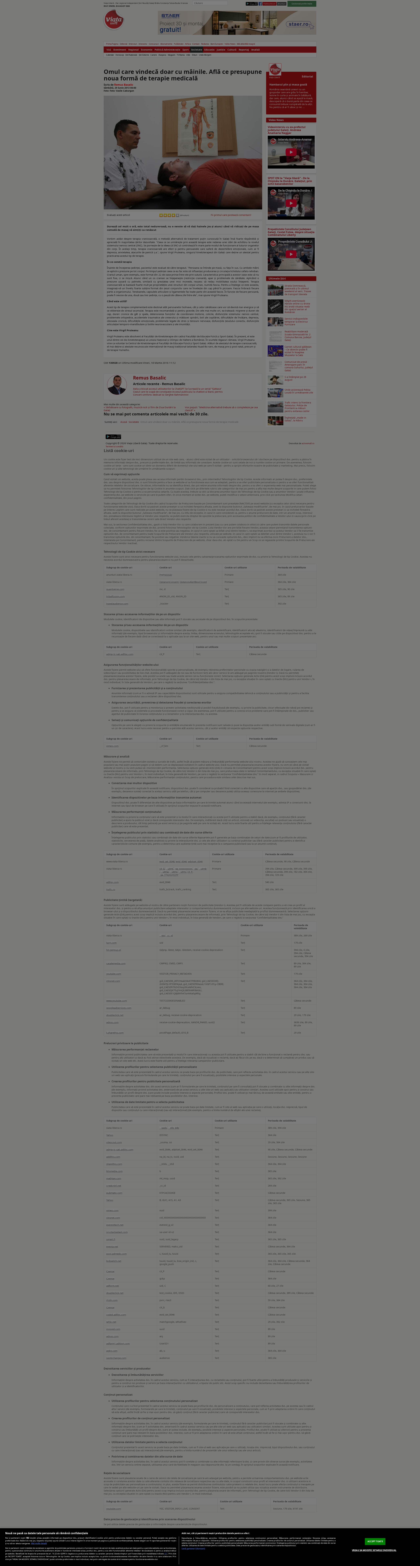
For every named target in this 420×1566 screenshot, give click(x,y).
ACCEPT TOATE (375, 1541)
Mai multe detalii (39, 1543)
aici (166, 1553)
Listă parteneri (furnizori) (193, 1548)
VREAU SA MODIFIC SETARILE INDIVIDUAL (374, 1550)
